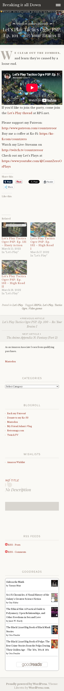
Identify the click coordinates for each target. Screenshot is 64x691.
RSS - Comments (17, 552)
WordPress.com (39, 687)
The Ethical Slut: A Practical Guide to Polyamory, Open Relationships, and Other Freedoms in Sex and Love (25, 613)
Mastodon (10, 361)
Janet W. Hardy (16, 621)
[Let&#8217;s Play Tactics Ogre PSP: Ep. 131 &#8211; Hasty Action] (14, 229)
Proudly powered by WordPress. (27, 684)
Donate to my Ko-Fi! (17, 417)
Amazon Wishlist (16, 462)
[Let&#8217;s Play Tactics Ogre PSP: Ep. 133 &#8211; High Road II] (14, 267)
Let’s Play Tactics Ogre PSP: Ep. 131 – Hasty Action (14, 242)
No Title (12, 480)
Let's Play (17, 305)
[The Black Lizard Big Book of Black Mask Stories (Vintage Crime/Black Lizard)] (54, 633)
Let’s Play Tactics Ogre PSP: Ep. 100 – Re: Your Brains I (32, 322)
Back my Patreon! (16, 413)
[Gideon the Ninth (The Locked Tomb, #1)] (54, 586)
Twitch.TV (12, 435)
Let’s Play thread (20, 113)
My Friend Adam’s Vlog (19, 426)
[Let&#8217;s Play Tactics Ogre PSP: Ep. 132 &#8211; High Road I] (43, 229)
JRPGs (37, 305)
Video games (35, 308)
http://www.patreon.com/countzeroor (29, 128)
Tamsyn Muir (15, 586)
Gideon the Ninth (15, 582)
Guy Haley (13, 603)
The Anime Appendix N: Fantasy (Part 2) (32, 336)
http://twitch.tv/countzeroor (22, 150)
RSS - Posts (14, 545)
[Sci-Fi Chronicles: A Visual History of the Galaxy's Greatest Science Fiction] (54, 601)
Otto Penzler (14, 635)
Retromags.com (15, 430)
